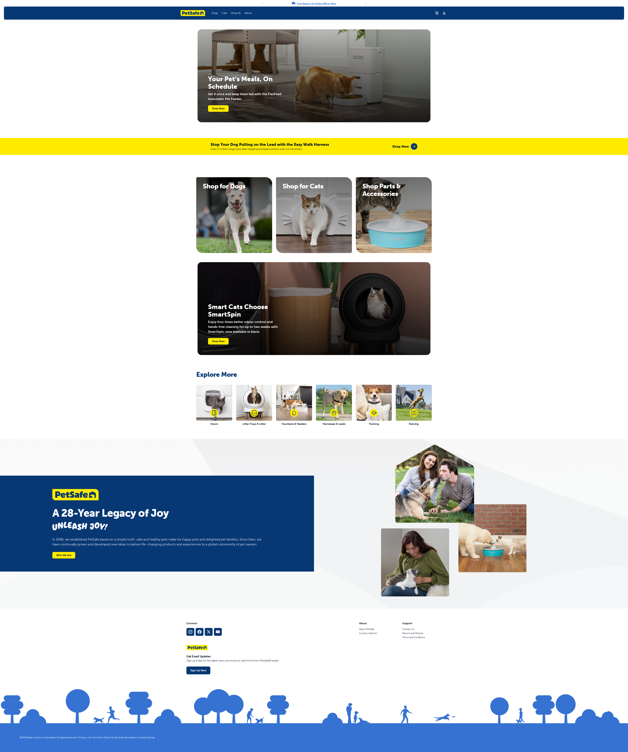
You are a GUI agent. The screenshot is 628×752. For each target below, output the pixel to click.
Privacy (82, 737)
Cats (224, 13)
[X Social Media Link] (209, 632)
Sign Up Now (198, 670)
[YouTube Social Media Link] (218, 632)
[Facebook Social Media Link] (199, 632)
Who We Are (63, 555)
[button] (214, 13)
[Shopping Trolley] (437, 13)
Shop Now (218, 108)
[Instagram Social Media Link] (190, 632)
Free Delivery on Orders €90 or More (316, 3)
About (248, 13)
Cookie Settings (146, 737)
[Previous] (262, 3)
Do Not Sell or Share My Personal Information (112, 737)
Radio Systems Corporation (41, 737)
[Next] (365, 3)
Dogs (215, 13)
